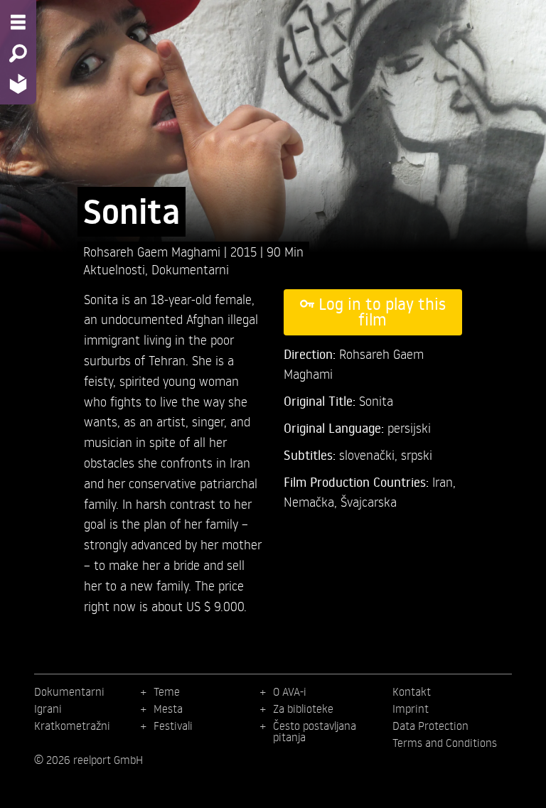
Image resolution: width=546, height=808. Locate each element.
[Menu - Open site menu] (18, 22)
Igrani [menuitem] (48, 708)
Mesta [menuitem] (168, 708)
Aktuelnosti (114, 269)
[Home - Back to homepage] (18, 83)
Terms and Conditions (444, 743)
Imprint (410, 708)
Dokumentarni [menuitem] (69, 691)
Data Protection (430, 725)
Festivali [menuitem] (173, 725)
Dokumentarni (190, 269)
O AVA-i (289, 691)
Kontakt (411, 691)
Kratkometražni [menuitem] (72, 725)
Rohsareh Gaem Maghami (153, 251)
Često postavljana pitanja (314, 731)
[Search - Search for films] (18, 53)
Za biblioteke (303, 708)
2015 (245, 251)
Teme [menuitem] (167, 691)
